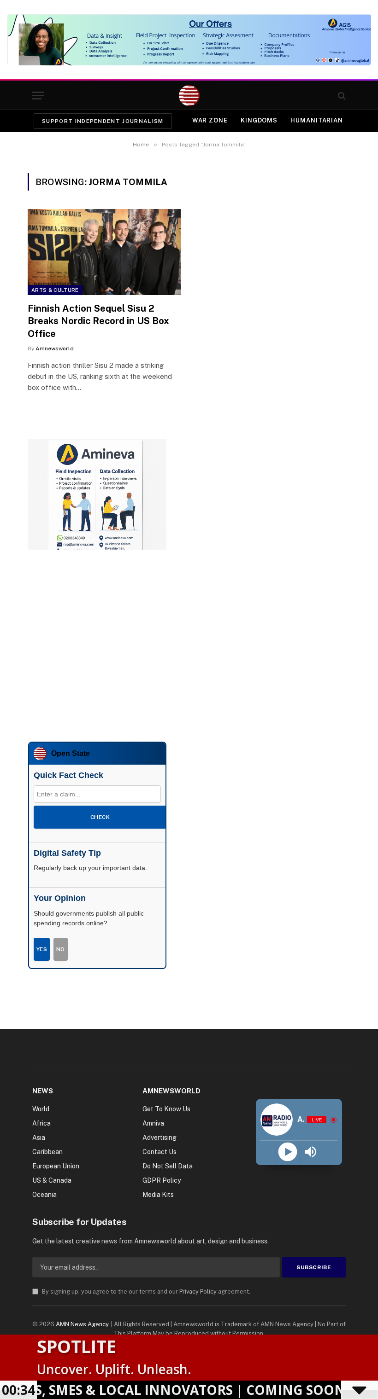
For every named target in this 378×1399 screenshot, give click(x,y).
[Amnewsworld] (189, 95)
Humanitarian (316, 120)
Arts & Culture (55, 290)
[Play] (287, 1152)
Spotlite (76, 1346)
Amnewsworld (54, 348)
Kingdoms (259, 120)
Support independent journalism (103, 121)
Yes (41, 949)
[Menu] (38, 95)
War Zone (210, 120)
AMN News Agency (82, 1324)
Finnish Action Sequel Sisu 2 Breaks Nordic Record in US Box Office (98, 321)
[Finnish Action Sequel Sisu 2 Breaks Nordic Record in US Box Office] (104, 252)
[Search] (341, 95)
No (60, 949)
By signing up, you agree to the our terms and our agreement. (145, 1291)
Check (100, 817)
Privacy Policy (198, 1291)
